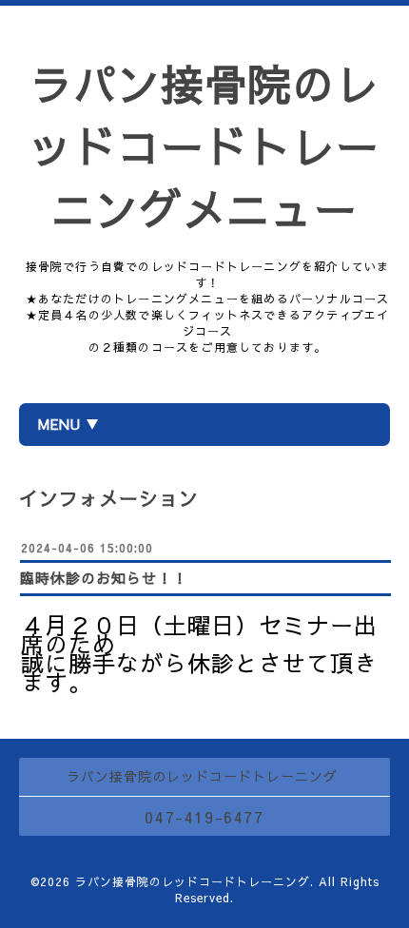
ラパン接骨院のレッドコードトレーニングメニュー (204, 145)
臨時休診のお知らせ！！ (103, 578)
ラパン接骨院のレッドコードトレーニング (192, 881)
